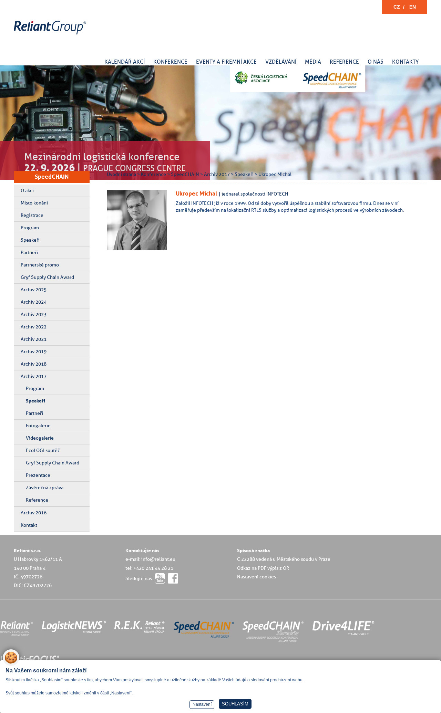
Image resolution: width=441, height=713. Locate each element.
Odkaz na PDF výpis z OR (263, 568)
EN (412, 7)
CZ (396, 7)
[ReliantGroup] (51, 35)
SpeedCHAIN (52, 176)
